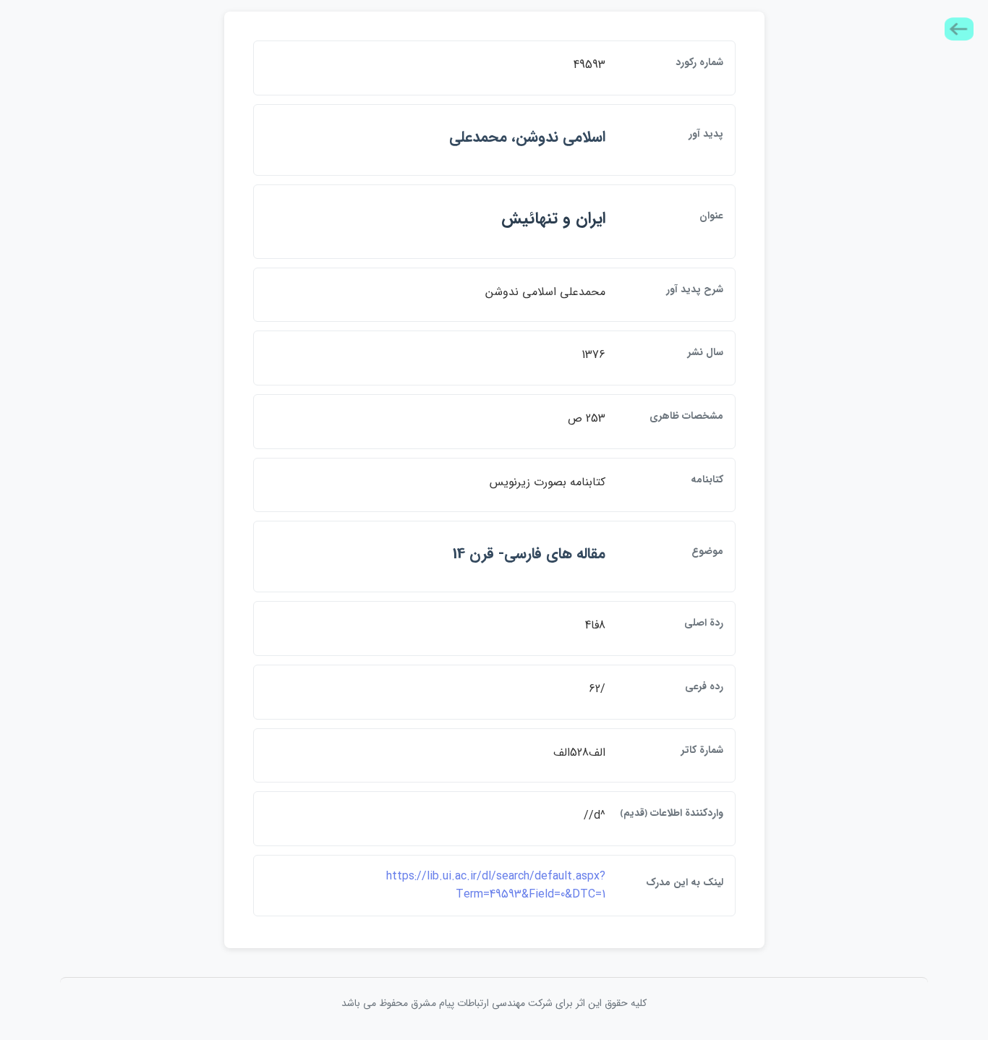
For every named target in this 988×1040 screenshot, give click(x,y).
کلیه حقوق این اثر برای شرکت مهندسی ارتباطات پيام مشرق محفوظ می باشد (494, 1003)
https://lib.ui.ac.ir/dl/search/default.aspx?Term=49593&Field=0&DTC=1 (495, 885)
